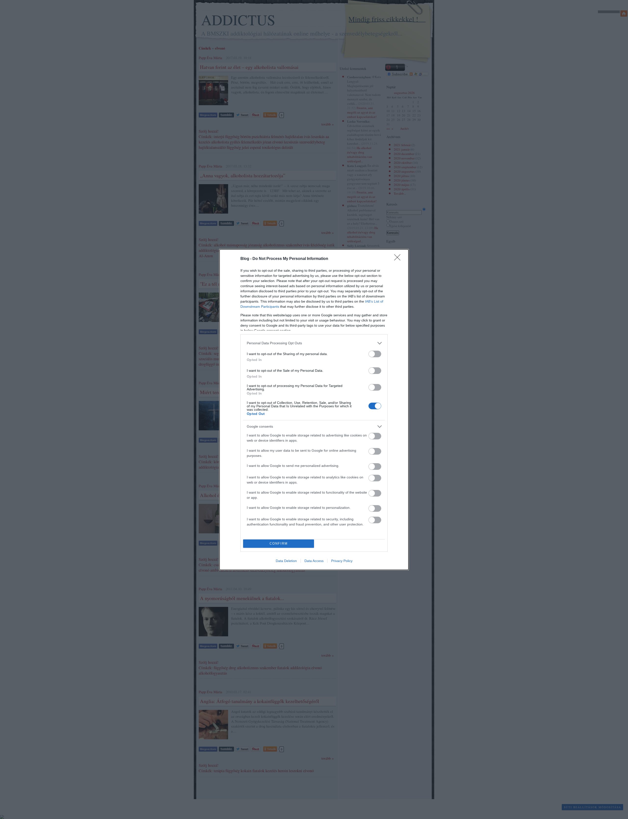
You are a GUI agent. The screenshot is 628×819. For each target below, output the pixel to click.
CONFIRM (279, 543)
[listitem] (314, 343)
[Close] (399, 259)
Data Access (314, 561)
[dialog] (314, 409)
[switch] (374, 354)
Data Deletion (286, 561)
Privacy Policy (342, 561)
